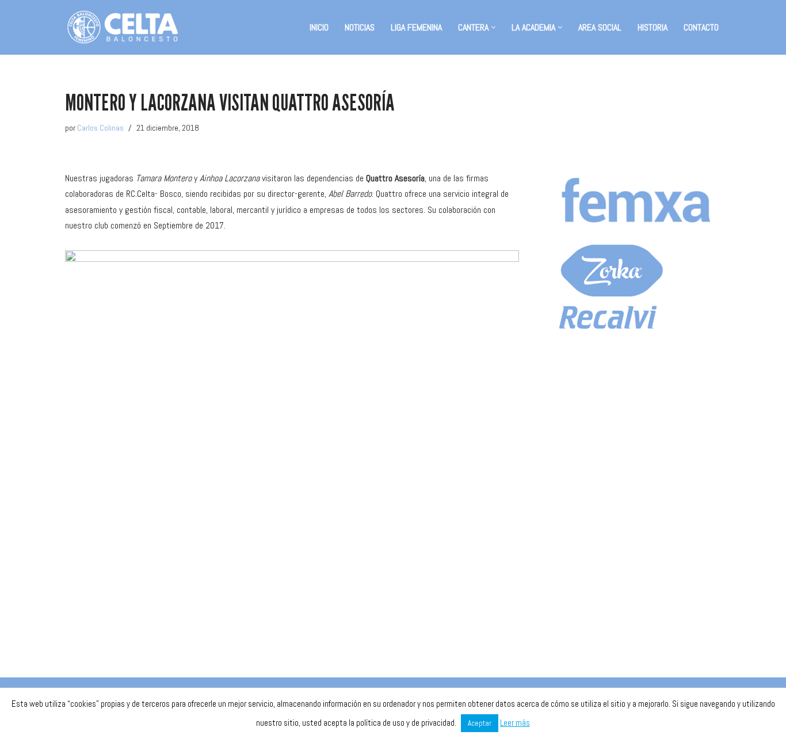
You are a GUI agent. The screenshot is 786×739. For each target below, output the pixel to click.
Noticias (360, 27)
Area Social (599, 27)
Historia (652, 27)
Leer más (515, 722)
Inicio (319, 27)
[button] (493, 27)
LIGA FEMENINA (416, 27)
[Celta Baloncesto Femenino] (122, 27)
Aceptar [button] (479, 723)
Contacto (701, 27)
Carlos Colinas (100, 128)
